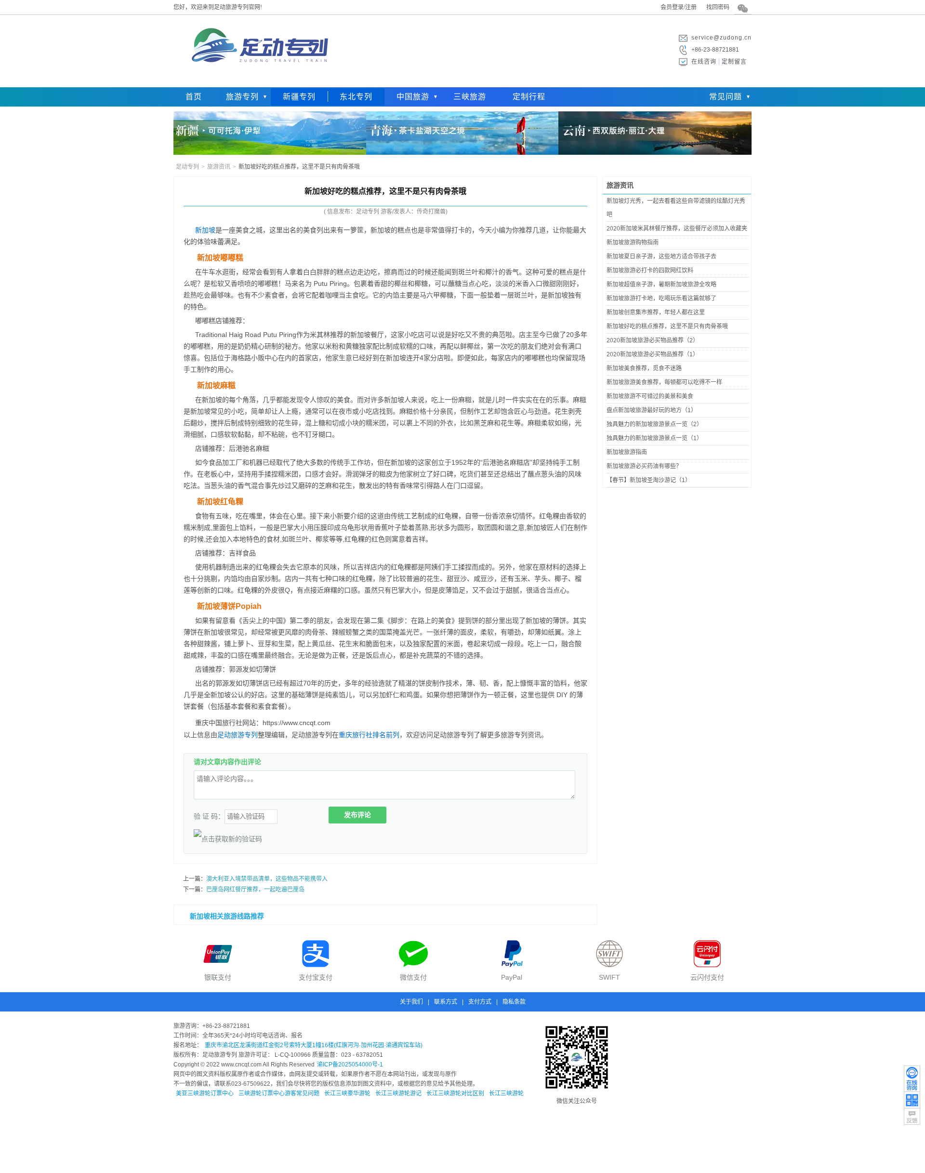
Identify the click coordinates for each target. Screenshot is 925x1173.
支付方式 (479, 1001)
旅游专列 (242, 97)
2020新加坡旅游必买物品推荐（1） (653, 354)
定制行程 (529, 97)
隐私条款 (514, 1001)
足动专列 (187, 166)
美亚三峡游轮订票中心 (205, 1093)
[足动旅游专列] (257, 79)
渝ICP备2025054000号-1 (350, 1064)
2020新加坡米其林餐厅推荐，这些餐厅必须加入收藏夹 (677, 228)
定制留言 (734, 61)
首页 (193, 97)
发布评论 (357, 815)
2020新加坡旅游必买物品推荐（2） (653, 340)
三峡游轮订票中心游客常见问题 (278, 1093)
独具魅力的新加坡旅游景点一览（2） (654, 424)
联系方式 (445, 1001)
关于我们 (411, 1001)
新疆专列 (299, 97)
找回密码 (717, 7)
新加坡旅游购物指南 (633, 242)
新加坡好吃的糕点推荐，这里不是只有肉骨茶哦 (667, 326)
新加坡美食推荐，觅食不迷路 (644, 368)
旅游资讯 (218, 166)
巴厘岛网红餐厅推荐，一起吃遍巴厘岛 (255, 889)
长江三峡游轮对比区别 (455, 1093)
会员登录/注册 (679, 7)
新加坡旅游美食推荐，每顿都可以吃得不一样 (664, 382)
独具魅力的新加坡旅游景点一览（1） (654, 438)
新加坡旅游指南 (627, 452)
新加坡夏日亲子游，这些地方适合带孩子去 (661, 256)
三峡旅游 (469, 97)
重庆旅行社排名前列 (369, 735)
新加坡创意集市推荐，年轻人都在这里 (656, 312)
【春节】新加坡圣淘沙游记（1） (649, 480)
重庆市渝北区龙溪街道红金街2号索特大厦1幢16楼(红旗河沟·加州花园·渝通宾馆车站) (314, 1045)
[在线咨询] (912, 1078)
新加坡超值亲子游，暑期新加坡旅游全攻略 (661, 284)
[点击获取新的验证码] (228, 839)
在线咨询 (703, 61)
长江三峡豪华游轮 (347, 1093)
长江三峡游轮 (506, 1093)
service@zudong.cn (721, 37)
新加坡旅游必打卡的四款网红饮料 (650, 270)
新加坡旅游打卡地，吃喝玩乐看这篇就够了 (661, 298)
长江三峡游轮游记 (398, 1093)
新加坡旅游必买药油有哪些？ (644, 466)
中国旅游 (412, 97)
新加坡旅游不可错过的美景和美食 (650, 396)
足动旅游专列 (237, 735)
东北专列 (356, 97)
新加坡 (205, 230)
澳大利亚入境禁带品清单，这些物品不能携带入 (267, 879)
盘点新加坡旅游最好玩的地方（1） (652, 410)
